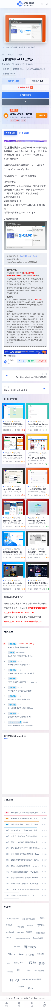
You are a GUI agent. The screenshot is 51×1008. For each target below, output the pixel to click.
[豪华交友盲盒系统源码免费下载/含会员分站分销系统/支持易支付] (37, 570)
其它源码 (10, 55)
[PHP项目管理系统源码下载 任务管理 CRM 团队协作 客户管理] (37, 476)
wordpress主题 (34, 454)
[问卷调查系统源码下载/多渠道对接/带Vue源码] (13, 538)
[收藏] (25, 102)
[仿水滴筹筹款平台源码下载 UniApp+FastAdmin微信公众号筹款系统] (13, 442)
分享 (22, 361)
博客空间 (11, 356)
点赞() (43, 361)
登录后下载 (26, 95)
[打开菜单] (4, 4)
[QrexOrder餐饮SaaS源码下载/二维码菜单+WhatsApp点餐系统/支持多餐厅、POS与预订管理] (13, 570)
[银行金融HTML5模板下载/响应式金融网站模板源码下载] (37, 538)
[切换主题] (42, 4)
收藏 (32, 361)
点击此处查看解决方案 (37, 608)
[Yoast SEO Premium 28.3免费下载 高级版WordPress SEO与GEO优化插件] (37, 411)
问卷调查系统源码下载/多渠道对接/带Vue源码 (12, 552)
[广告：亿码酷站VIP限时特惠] (25, 141)
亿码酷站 (11, 362)
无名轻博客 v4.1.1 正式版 (28, 256)
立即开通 (41, 115)
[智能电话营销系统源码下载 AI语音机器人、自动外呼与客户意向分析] (13, 411)
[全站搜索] (46, 4)
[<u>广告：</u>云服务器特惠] (25, 351)
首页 (3, 55)
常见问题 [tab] (25, 133)
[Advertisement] (25, 766)
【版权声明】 (38, 299)
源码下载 (16, 421)
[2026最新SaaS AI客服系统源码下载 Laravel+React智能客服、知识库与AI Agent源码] (13, 476)
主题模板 (44, 454)
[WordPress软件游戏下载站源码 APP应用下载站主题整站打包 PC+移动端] (37, 442)
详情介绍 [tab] (11, 133)
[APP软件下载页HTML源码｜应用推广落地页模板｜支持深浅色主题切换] (37, 507)
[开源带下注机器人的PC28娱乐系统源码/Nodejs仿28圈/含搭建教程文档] (13, 507)
